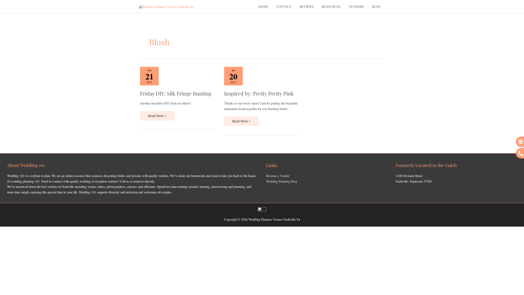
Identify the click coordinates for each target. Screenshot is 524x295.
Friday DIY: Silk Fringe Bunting (175, 93)
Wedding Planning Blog (281, 181)
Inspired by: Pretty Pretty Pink (259, 93)
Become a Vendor (277, 176)
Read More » (157, 114)
